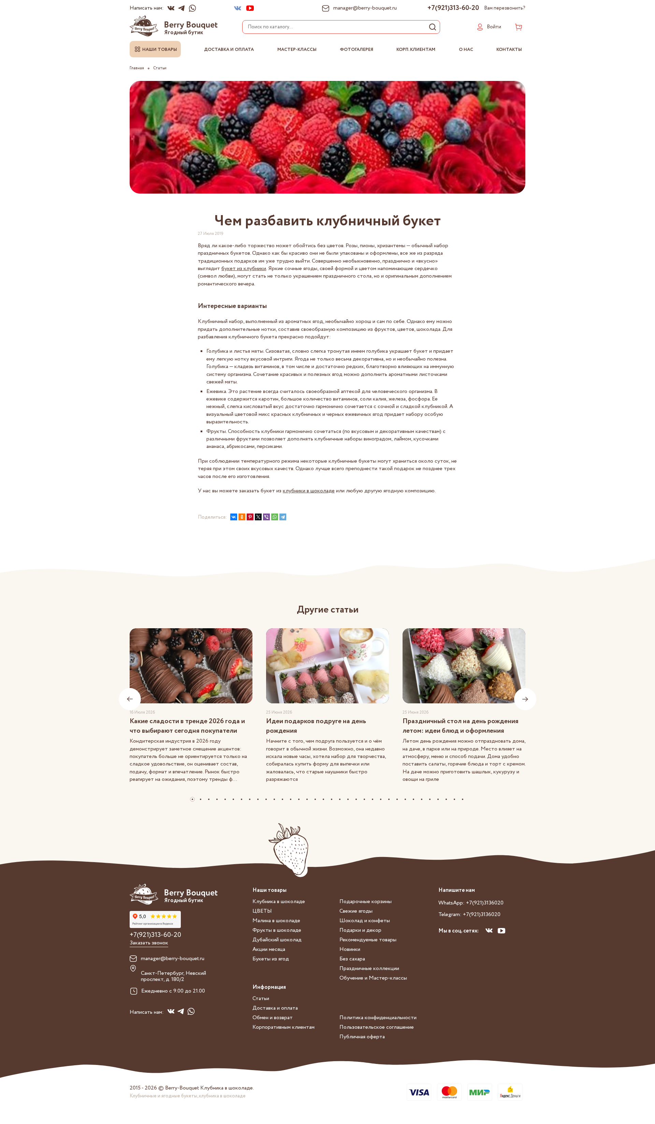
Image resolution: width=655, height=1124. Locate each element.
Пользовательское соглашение (376, 1027)
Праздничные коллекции (369, 968)
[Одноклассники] (241, 517)
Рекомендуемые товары (367, 940)
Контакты (509, 49)
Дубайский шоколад (277, 940)
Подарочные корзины (365, 901)
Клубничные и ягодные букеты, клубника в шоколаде (188, 1096)
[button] (192, 799)
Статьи (260, 998)
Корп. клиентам (415, 49)
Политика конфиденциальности (378, 1018)
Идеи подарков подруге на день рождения (316, 726)
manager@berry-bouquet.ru (172, 959)
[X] (258, 517)
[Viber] (266, 517)
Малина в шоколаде (276, 921)
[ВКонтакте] (233, 517)
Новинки (349, 949)
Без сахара (352, 959)
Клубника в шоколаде (278, 901)
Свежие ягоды (356, 911)
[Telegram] (282, 517)
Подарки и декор (360, 930)
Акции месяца (268, 949)
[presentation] (130, 699)
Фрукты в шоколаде (276, 930)
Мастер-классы (297, 49)
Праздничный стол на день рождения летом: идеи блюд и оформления (461, 726)
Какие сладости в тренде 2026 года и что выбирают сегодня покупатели (187, 726)
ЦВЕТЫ (262, 911)
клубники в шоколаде (309, 491)
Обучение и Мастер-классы (373, 978)
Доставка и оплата (229, 49)
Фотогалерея (356, 49)
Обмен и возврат (272, 1018)
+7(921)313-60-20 (453, 8)
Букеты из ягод (270, 959)
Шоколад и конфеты (364, 921)
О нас (466, 49)
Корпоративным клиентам (283, 1027)
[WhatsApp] (274, 517)
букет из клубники (243, 268)
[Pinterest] (250, 517)
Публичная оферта (362, 1037)
